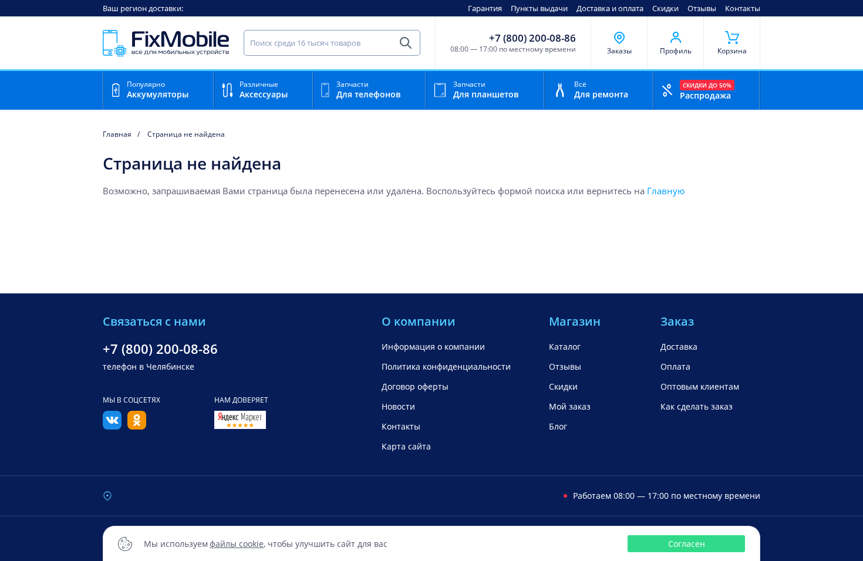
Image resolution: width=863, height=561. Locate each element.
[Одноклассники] (136, 426)
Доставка (678, 346)
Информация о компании (433, 346)
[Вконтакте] (112, 426)
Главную (666, 191)
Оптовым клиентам (699, 386)
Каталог (565, 346)
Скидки (665, 8)
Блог (558, 426)
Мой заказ (570, 406)
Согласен (686, 543)
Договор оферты (415, 386)
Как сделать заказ (696, 406)
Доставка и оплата (610, 8)
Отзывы (701, 8)
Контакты (742, 8)
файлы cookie (237, 543)
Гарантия (485, 8)
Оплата (675, 366)
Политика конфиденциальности (446, 366)
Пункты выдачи (539, 8)
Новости (398, 406)
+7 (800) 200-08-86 (532, 38)
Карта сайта (406, 446)
